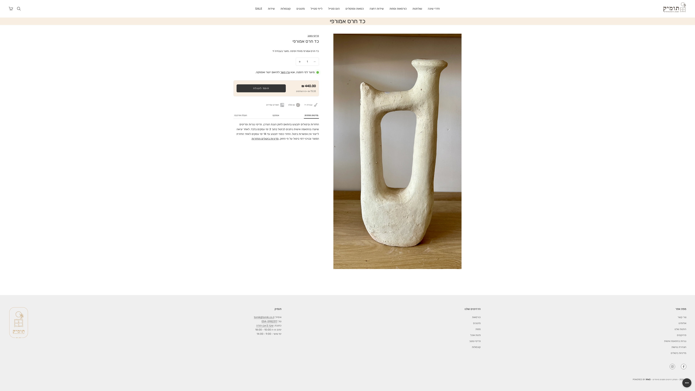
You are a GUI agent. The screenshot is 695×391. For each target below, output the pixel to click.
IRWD (648, 379)
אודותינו (682, 323)
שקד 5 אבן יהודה (264, 325)
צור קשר (682, 317)
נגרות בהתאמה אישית (675, 341)
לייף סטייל (316, 8)
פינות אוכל (475, 335)
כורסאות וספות (398, 8)
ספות (478, 329)
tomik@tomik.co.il (264, 317)
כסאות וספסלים (355, 8)
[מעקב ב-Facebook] (683, 366)
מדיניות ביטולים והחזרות (265, 138)
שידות (271, 8)
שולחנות (417, 8)
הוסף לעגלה (261, 88)
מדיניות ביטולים (678, 353)
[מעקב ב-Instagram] (672, 366)
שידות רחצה (377, 8)
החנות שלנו (680, 329)
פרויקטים (681, 335)
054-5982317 (269, 321)
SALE (258, 8)
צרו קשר (285, 72)
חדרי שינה (434, 8)
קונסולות (286, 8)
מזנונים (300, 8)
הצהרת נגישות (678, 347)
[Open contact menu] (686, 382)
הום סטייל (334, 8)
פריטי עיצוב (313, 35)
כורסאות (476, 317)
